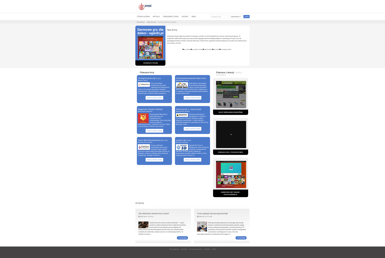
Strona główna (143, 16)
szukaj (246, 16)
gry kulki (216, 49)
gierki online (208, 49)
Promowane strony (171, 16)
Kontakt (185, 16)
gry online (187, 49)
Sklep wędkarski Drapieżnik (231, 112)
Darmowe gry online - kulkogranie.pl (230, 193)
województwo (235, 16)
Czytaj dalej (182, 238)
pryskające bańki (226, 49)
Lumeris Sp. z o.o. (183, 140)
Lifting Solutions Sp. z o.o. (149, 78)
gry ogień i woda (197, 49)
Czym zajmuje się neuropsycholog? (212, 213)
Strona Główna (141, 22)
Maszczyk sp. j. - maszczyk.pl (188, 109)
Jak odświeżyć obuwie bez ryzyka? (153, 213)
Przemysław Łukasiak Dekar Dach (191, 78)
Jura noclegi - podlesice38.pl (230, 152)
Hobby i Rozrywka (151, 22)
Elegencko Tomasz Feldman (150, 109)
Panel (193, 16)
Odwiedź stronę (150, 63)
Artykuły (156, 16)
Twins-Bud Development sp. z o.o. (153, 140)
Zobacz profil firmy (154, 98)
